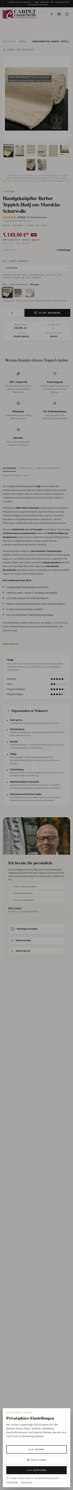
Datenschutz (12, 1482)
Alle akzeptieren (36, 1470)
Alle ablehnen (36, 1449)
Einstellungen (38, 1460)
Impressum (26, 1482)
